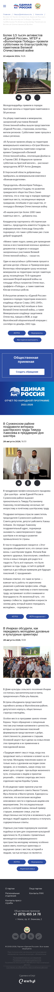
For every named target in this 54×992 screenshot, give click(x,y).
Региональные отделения (12, 894)
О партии (10, 888)
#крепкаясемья (27, 869)
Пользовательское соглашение (27, 958)
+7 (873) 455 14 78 (27, 914)
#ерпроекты (37, 333)
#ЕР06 (17, 333)
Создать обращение (27, 372)
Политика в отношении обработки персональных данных (27, 964)
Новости (39, 14)
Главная (7, 14)
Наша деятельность (23, 14)
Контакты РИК (36, 893)
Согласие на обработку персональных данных (27, 967)
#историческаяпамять (27, 340)
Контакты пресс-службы (13, 901)
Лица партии (35, 888)
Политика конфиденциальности (27, 960)
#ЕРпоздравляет (37, 616)
